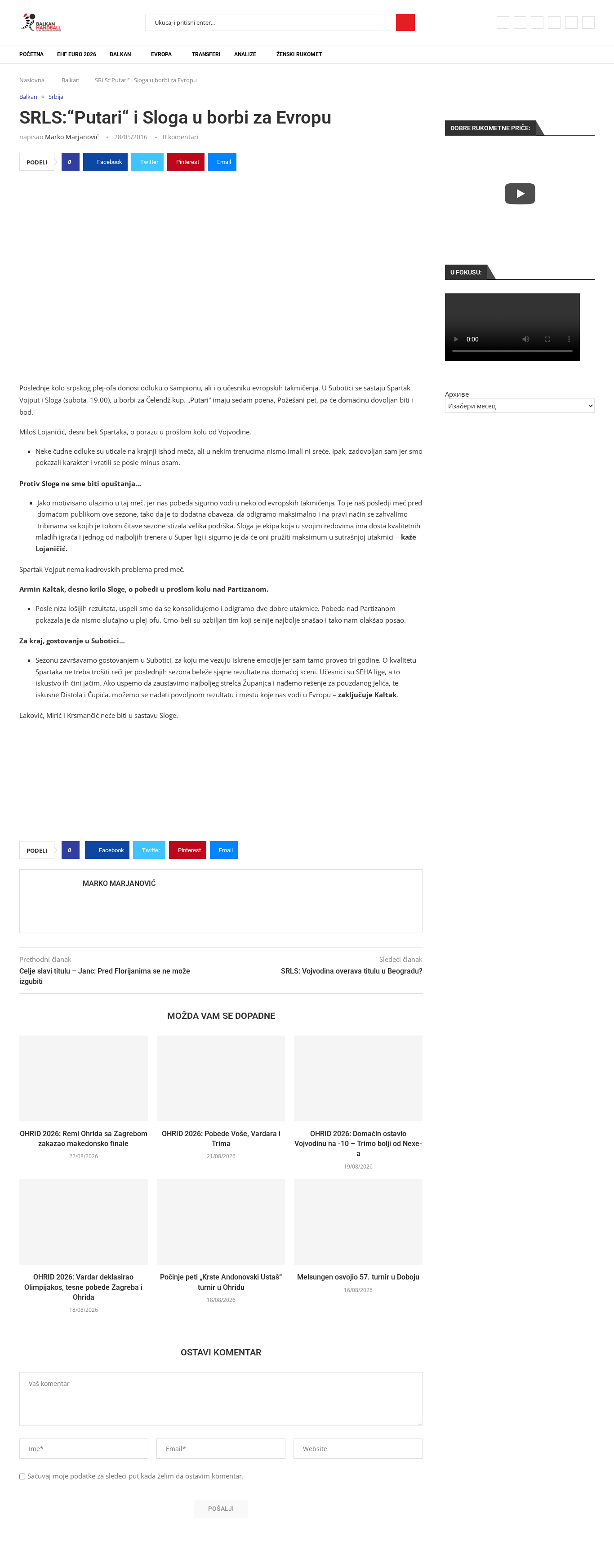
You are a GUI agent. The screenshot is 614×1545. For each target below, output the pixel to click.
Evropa (161, 54)
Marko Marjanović (72, 137)
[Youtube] (554, 22)
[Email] (571, 22)
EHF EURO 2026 (76, 54)
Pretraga (405, 22)
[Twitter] (520, 22)
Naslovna (31, 80)
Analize (245, 54)
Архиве (457, 394)
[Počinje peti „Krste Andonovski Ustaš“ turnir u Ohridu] (221, 1222)
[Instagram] (537, 22)
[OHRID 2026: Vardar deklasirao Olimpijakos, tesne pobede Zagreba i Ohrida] (83, 1222)
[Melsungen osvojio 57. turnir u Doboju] (358, 1222)
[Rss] (588, 22)
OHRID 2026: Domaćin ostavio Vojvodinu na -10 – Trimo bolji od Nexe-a (358, 1143)
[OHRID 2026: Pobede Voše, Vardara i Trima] (221, 1078)
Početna (31, 54)
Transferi (206, 54)
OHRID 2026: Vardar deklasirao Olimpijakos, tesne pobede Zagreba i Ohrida (83, 1287)
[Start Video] (520, 193)
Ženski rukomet (299, 54)
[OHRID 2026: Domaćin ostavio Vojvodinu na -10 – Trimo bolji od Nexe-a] (358, 1078)
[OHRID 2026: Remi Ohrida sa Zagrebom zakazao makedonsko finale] (83, 1078)
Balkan (120, 54)
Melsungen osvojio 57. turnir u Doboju (358, 1277)
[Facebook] (503, 22)
